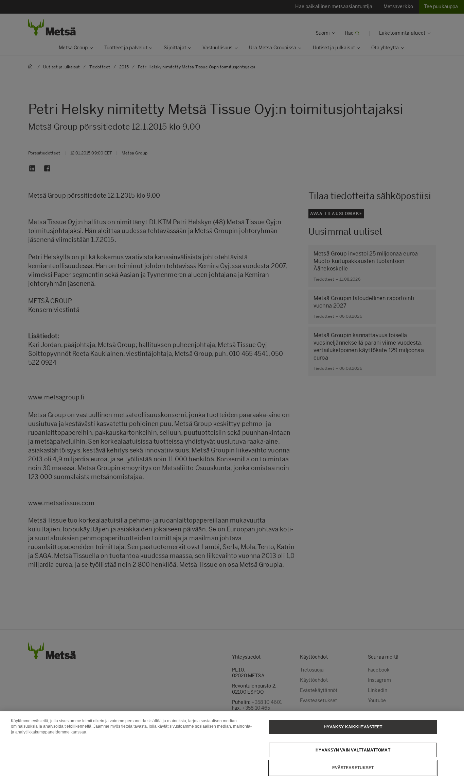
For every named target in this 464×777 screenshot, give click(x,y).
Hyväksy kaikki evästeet (353, 727)
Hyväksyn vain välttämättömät (353, 749)
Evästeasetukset (353, 767)
